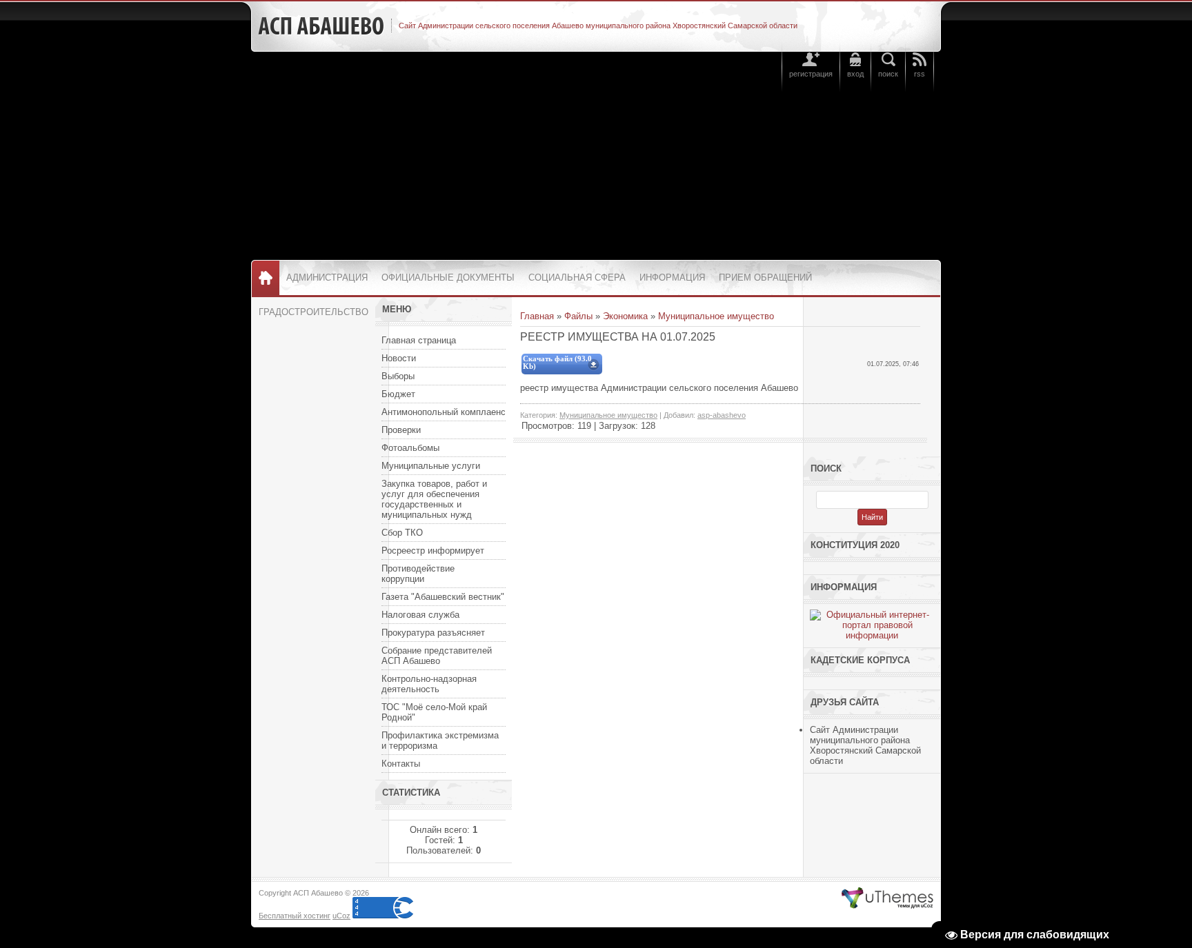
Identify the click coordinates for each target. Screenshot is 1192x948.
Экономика (625, 316)
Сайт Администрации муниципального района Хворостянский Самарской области (865, 745)
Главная (537, 316)
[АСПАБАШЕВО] (321, 26)
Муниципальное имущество (716, 316)
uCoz (341, 915)
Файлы (578, 316)
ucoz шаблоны (887, 898)
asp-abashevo (721, 415)
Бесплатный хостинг (294, 915)
